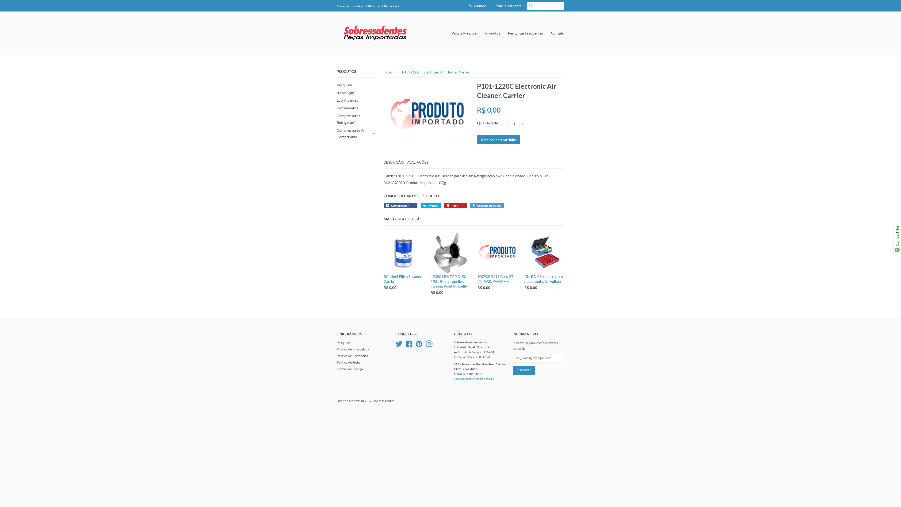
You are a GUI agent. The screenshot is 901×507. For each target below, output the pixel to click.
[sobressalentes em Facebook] (408, 343)
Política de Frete (348, 362)
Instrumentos (347, 108)
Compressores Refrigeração (348, 119)
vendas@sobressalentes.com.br (474, 378)
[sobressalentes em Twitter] (398, 343)
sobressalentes (384, 401)
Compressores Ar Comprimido (351, 133)
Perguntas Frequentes (525, 33)
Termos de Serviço (350, 369)
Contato (557, 33)
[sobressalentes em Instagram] (429, 343)
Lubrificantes (347, 100)
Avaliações (417, 162)
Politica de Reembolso (352, 356)
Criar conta (513, 6)
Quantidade (487, 123)
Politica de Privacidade (353, 349)
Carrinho (480, 6)
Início (388, 72)
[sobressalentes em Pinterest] (419, 343)
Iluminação (345, 92)
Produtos (492, 33)
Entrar (498, 6)
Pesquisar (344, 85)
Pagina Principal (464, 33)
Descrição (394, 162)
